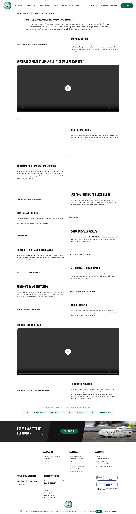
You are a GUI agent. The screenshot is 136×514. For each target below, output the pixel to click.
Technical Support (75, 456)
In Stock (27, 5)
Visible (27, 412)
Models (46, 461)
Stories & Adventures (102, 459)
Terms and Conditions (51, 498)
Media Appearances (102, 461)
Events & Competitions (103, 464)
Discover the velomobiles (108, 5)
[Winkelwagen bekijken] (87, 5)
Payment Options (49, 495)
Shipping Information (50, 493)
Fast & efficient (81, 412)
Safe (93, 412)
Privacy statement (49, 488)
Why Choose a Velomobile (104, 466)
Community (56, 5)
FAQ (71, 461)
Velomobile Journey (102, 469)
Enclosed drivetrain (105, 412)
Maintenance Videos (76, 459)
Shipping (47, 459)
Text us (128, 5)
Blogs (71, 5)
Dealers (64, 5)
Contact (78, 5)
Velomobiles (19, 5)
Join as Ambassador (76, 471)
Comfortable (54, 412)
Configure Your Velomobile (52, 456)
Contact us (70, 431)
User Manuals (74, 464)
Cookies (46, 490)
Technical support (44, 5)
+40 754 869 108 (23, 485)
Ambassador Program (77, 469)
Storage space (68, 412)
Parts (34, 5)
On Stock (47, 464)
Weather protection (39, 412)
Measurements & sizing (77, 466)
